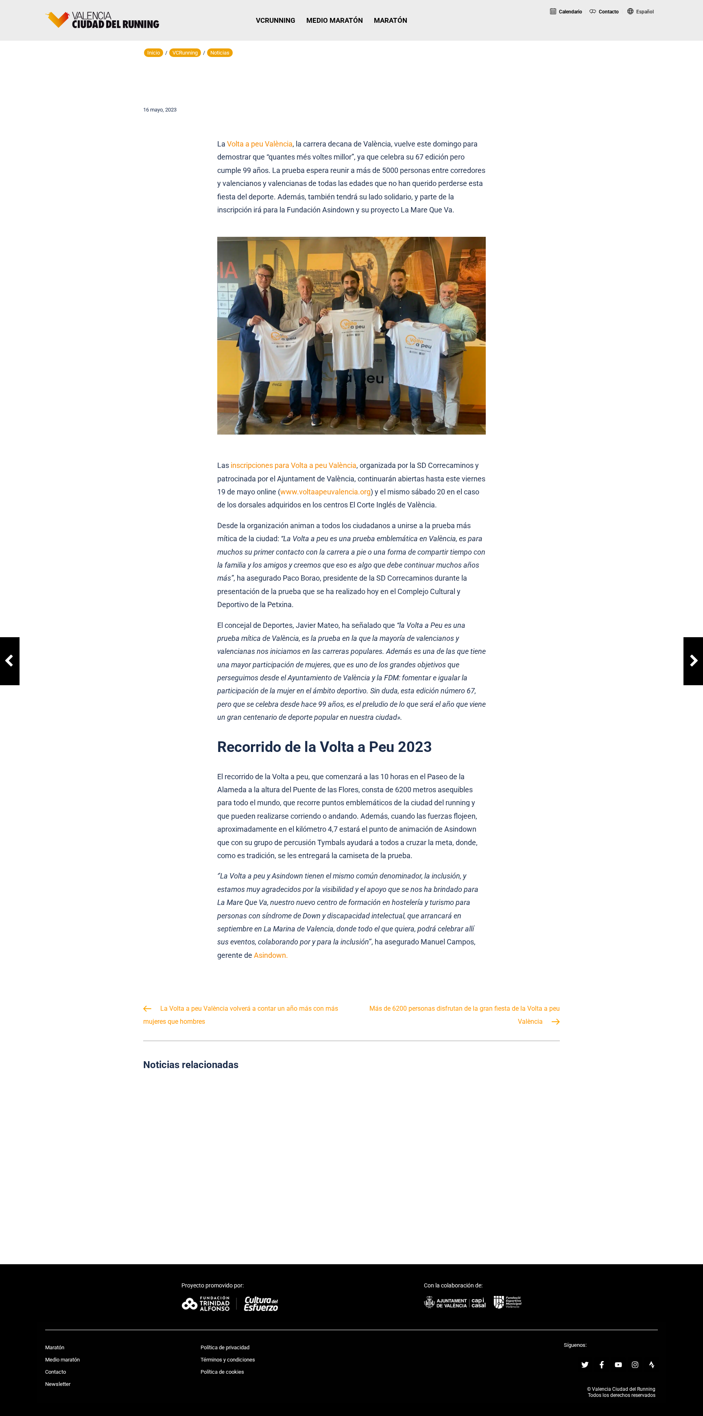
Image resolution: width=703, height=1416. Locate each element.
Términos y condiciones (228, 1360)
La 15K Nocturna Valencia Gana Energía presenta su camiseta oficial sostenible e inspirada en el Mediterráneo (351, 1153)
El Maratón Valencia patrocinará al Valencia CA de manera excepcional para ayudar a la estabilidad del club (494, 1153)
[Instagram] (635, 1364)
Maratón (54, 1347)
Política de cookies (222, 1372)
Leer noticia (208, 1192)
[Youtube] (618, 1364)
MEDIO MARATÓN (334, 20)
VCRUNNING (275, 20)
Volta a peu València (260, 144)
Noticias (219, 53)
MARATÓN (390, 20)
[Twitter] (585, 1364)
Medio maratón (62, 1360)
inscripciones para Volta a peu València (293, 465)
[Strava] (651, 1364)
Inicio (153, 53)
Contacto (608, 12)
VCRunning (185, 53)
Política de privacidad (225, 1347)
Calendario (570, 12)
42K (638, 34)
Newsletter (57, 1384)
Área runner (675, 34)
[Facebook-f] (601, 1364)
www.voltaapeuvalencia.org (325, 491)
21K (605, 34)
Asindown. (271, 955)
